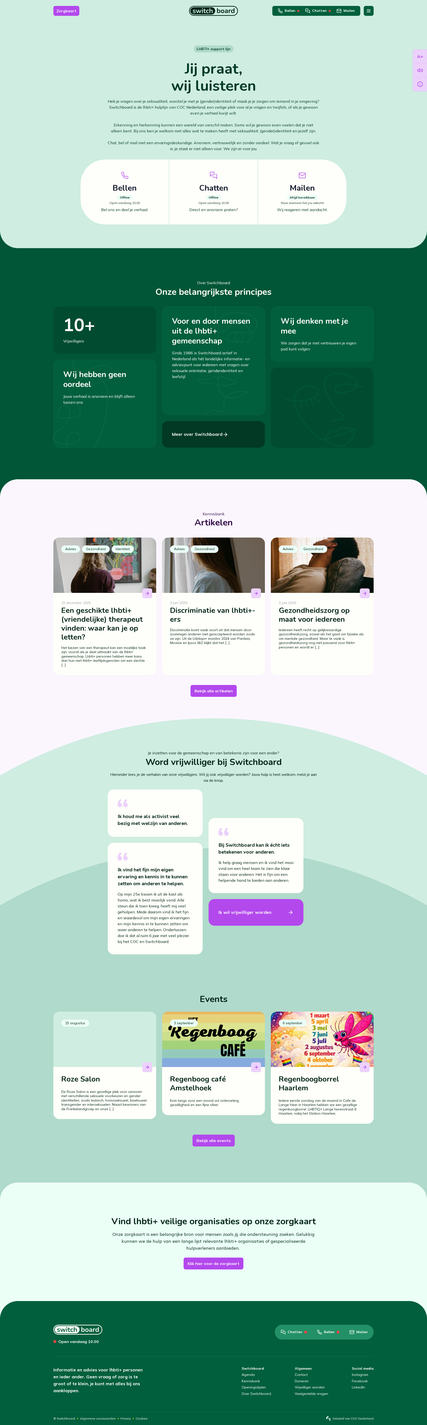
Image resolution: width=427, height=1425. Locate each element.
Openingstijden (254, 1387)
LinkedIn (358, 1387)
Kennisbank (251, 1381)
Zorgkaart (66, 10)
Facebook (360, 1381)
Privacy (126, 1418)
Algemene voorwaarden (98, 1418)
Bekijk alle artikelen (213, 690)
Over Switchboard (256, 1394)
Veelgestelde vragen (311, 1394)
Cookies (142, 1418)
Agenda (248, 1375)
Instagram (360, 1375)
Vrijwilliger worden (310, 1387)
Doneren (302, 1381)
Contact (301, 1375)
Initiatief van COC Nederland (353, 1418)
